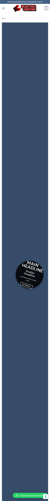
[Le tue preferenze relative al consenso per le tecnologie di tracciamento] (45, 496)
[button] (30, 495)
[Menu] (3, 8)
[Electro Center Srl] (25, 8)
